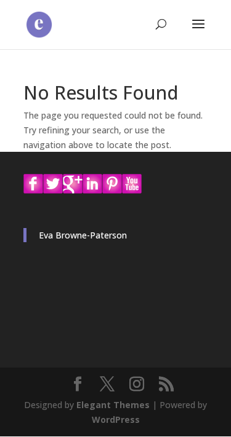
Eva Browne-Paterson (83, 235)
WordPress (116, 419)
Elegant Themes (113, 405)
